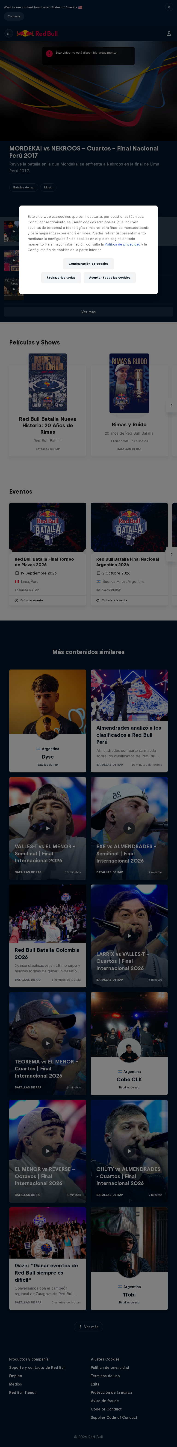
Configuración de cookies (88, 263)
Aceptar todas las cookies (109, 277)
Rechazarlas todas (61, 277)
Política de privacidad (122, 244)
